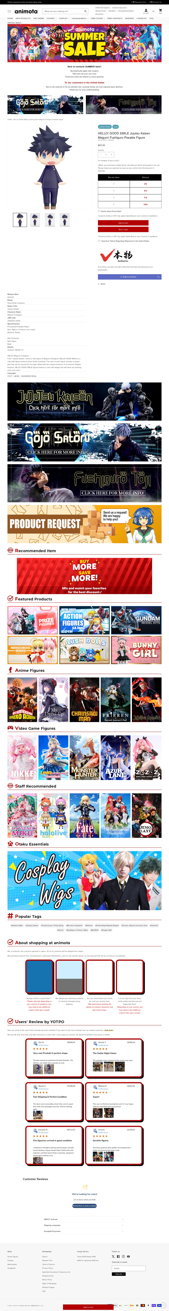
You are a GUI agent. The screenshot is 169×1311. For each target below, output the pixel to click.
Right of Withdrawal (49, 1283)
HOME (9, 119)
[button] (9, 11)
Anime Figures (12, 1256)
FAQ (44, 1291)
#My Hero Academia (74, 925)
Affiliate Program (48, 1287)
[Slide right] (89, 219)
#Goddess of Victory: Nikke (77, 930)
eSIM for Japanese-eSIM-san (88, 1260)
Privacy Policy (47, 1268)
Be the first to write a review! (84, 1206)
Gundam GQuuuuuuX (119, 8)
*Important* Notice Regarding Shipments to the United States (125, 241)
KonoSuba (100, 14)
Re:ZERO (112, 11)
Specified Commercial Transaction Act (56, 1272)
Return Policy (47, 1279)
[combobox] (65, 11)
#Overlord (154, 925)
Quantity (101, 150)
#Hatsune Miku (17, 925)
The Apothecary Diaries (126, 11)
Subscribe (118, 1274)
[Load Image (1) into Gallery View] (20, 220)
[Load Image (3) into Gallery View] (50, 220)
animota (15, 1305)
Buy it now (123, 229)
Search (44, 1256)
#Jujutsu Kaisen (32, 925)
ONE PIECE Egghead (103, 8)
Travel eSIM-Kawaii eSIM (86, 1256)
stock (115, 127)
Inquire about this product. (111, 211)
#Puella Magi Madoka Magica (107, 925)
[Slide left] (10, 219)
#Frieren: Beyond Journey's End (134, 925)
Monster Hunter (101, 11)
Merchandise (12, 1264)
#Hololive (89, 925)
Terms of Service (48, 1264)
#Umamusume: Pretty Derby (52, 925)
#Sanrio (60, 930)
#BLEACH (94, 930)
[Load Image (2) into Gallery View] (35, 220)
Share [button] (103, 284)
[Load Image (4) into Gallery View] (65, 220)
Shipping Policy (48, 1276)
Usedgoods (11, 1268)
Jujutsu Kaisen (105, 127)
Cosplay (10, 1260)
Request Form (47, 1260)
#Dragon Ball (106, 930)
